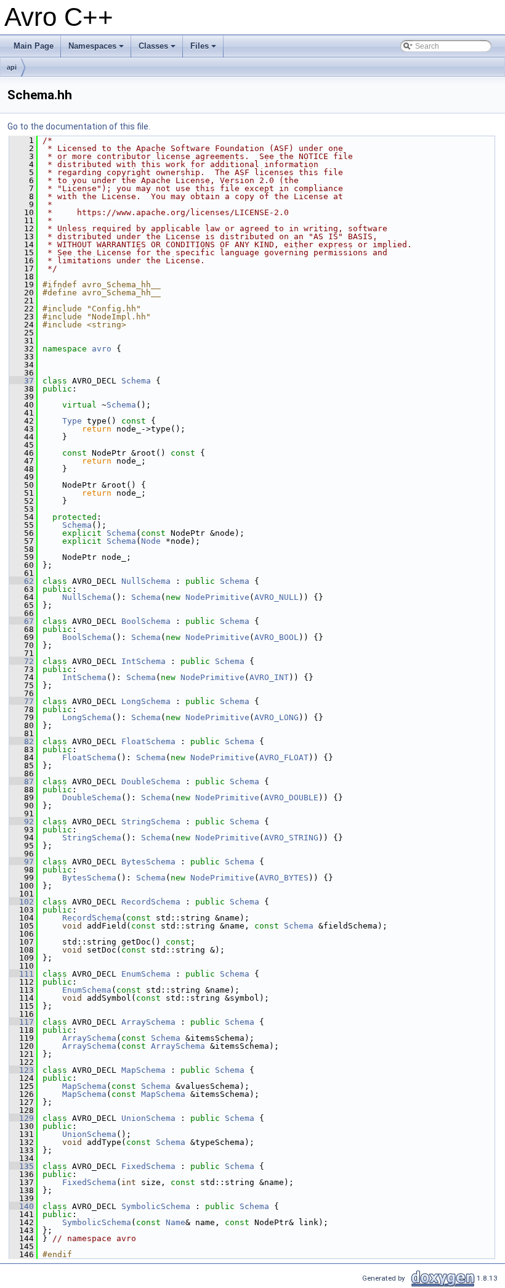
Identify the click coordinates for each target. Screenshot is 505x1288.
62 (21, 581)
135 (21, 1166)
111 (21, 973)
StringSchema (150, 821)
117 (21, 1022)
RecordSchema (150, 901)
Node (151, 541)
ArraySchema (148, 1022)
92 (21, 821)
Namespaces (97, 49)
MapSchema (143, 1070)
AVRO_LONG (276, 717)
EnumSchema (146, 973)
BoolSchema (146, 621)
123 (21, 1070)
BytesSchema (148, 861)
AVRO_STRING (291, 837)
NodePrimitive (217, 597)
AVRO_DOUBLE (291, 797)
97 (21, 861)
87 (21, 781)
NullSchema (146, 581)
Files (204, 49)
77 (21, 701)
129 (21, 1118)
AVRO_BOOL (276, 637)
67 (21, 621)
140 (21, 1206)
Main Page (34, 46)
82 (21, 741)
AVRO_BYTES (284, 877)
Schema (136, 380)
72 (21, 661)
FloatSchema (148, 741)
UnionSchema (148, 1118)
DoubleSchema (150, 781)
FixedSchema (148, 1166)
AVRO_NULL (276, 597)
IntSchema (143, 661)
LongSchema (146, 701)
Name (175, 1222)
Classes (158, 49)
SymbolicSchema (155, 1206)
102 (21, 901)
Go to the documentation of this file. (78, 126)
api (12, 67)
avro (101, 348)
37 (21, 380)
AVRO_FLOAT (284, 757)
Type (72, 420)
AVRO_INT (269, 677)
